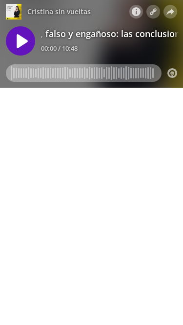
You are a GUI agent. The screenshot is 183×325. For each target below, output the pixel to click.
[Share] (170, 12)
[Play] (20, 41)
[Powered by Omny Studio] (172, 73)
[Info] (136, 12)
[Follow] (153, 12)
